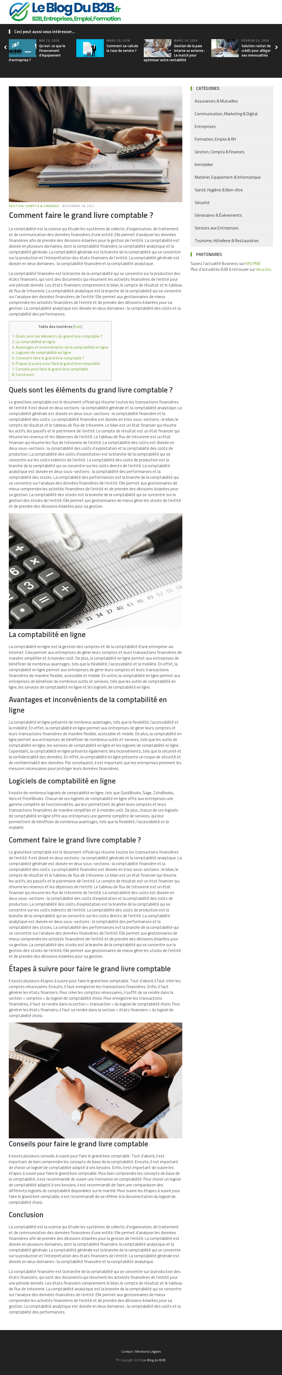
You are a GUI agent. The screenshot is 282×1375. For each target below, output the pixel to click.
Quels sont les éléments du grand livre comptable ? (57, 336)
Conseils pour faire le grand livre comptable (50, 369)
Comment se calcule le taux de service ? (122, 48)
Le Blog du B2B (154, 1360)
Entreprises (205, 126)
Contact (127, 1351)
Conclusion (23, 374)
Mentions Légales (148, 1351)
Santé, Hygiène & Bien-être (219, 190)
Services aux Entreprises (216, 228)
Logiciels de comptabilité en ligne (41, 352)
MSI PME (253, 263)
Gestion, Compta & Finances (34, 206)
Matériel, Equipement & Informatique (228, 177)
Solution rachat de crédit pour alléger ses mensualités (256, 50)
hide (77, 326)
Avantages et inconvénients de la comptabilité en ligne (60, 347)
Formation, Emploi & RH (215, 139)
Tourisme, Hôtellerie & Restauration (227, 240)
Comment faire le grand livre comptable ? (48, 358)
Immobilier (204, 164)
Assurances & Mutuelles (216, 101)
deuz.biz (263, 269)
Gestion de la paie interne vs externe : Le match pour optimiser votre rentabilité (174, 53)
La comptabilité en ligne (33, 342)
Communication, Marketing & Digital (226, 114)
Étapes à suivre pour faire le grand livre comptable (56, 363)
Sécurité (202, 202)
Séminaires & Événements (218, 215)
